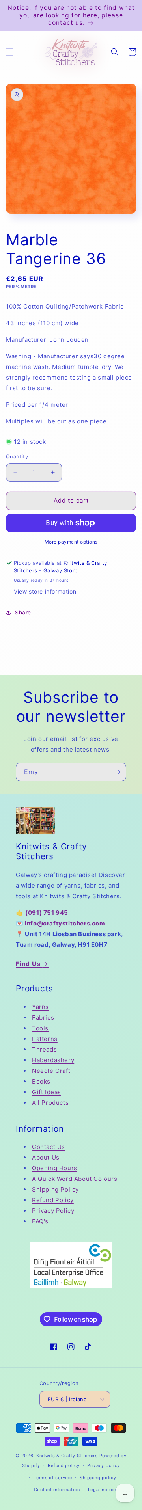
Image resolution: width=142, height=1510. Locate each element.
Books (41, 1081)
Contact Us (48, 1147)
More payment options (71, 542)
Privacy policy (103, 1465)
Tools (40, 1028)
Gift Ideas (46, 1092)
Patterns (45, 1039)
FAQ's (40, 1221)
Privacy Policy (53, 1210)
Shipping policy (98, 1477)
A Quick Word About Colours (75, 1178)
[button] (10, 52)
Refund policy (63, 1465)
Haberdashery (53, 1060)
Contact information (57, 1489)
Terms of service (53, 1477)
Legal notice (102, 1489)
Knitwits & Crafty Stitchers (67, 1455)
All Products (50, 1102)
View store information (45, 591)
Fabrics (43, 1017)
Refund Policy (53, 1200)
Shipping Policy (55, 1189)
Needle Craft (51, 1070)
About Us (46, 1157)
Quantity (17, 456)
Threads (44, 1049)
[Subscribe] (117, 772)
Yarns (40, 1007)
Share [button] (23, 612)
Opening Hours (54, 1168)
